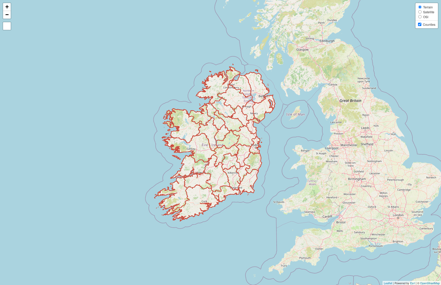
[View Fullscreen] (7, 26)
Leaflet (388, 283)
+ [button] (7, 7)
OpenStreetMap (430, 283)
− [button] (7, 14)
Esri (412, 283)
